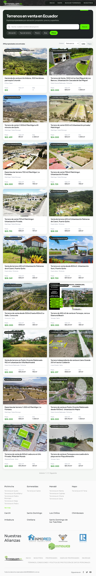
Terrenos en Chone (56, 496)
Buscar (84, 27)
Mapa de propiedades (69, 558)
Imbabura (9, 520)
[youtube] (90, 572)
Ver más (7, 508)
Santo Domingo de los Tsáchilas (58, 521)
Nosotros (88, 3)
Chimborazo (78, 513)
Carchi (7, 513)
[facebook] (83, 572)
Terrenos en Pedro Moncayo (11, 497)
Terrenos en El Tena (79, 491)
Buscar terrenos (73, 3)
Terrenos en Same (34, 491)
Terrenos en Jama (56, 499)
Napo (74, 486)
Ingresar (86, 558)
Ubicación (12, 33)
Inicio (52, 3)
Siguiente (53, 473)
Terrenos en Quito (11, 491)
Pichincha (9, 486)
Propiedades (51, 558)
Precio (37, 33)
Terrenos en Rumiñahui (13, 493)
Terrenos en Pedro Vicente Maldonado (11, 505)
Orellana (31, 520)
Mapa (60, 3)
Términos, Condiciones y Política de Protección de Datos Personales (59, 562)
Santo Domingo (34, 513)
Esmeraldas (32, 486)
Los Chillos (54, 513)
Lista (83, 44)
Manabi (53, 486)
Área (45, 33)
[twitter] (87, 572)
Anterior (42, 473)
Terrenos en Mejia (11, 501)
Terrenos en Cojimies (57, 493)
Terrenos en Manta (56, 491)
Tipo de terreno (25, 33)
